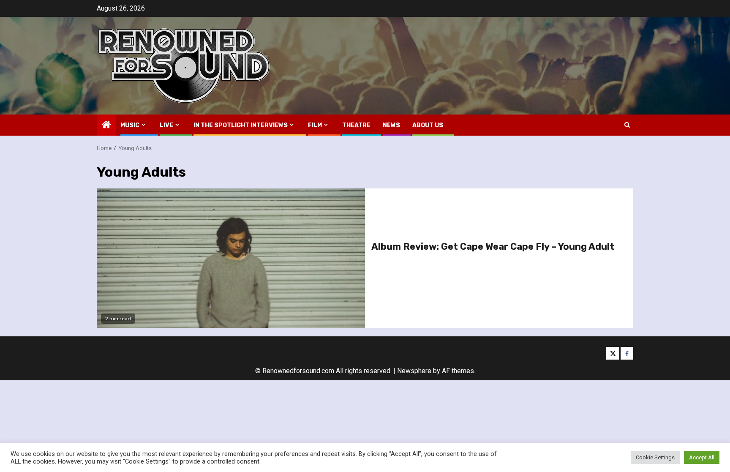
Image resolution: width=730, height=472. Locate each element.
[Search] (627, 125)
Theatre (356, 125)
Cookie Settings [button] (655, 457)
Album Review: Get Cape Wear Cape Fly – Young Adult (492, 246)
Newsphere (414, 371)
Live (166, 125)
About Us (427, 125)
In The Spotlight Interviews (240, 125)
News (391, 125)
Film (315, 125)
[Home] (106, 125)
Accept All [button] (701, 457)
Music (129, 125)
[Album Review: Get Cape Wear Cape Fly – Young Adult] (231, 258)
